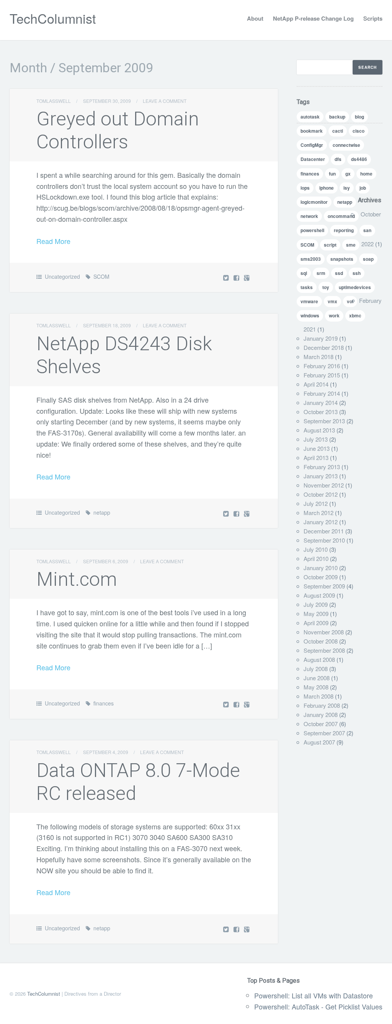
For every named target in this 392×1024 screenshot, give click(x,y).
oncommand (341, 216)
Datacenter (313, 159)
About (255, 18)
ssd (339, 273)
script (330, 244)
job (362, 187)
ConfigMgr (312, 144)
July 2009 (316, 604)
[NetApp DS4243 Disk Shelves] (237, 513)
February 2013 (322, 467)
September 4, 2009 (105, 752)
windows (310, 315)
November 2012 (324, 485)
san (367, 230)
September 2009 (324, 586)
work (334, 315)
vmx (332, 301)
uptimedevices (355, 287)
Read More (53, 241)
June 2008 (317, 678)
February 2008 (322, 705)
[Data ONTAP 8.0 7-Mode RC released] (237, 929)
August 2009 (319, 595)
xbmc (355, 315)
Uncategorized (62, 276)
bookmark (312, 130)
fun (332, 173)
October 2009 (321, 577)
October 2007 (321, 724)
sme (351, 244)
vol (350, 301)
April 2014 (316, 384)
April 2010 (316, 558)
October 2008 (321, 641)
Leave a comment (164, 101)
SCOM (101, 276)
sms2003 (311, 258)
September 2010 (324, 540)
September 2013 (324, 421)
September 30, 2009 (107, 101)
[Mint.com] (237, 704)
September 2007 (324, 733)
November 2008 (324, 632)
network (309, 216)
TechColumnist (53, 18)
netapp (101, 512)
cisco (358, 130)
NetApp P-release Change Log (313, 18)
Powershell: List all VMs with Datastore (313, 995)
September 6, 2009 (105, 561)
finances (103, 703)
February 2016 (322, 366)
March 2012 (318, 513)
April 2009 (316, 623)
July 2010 (316, 549)
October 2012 (321, 494)
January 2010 (321, 568)
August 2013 (319, 430)
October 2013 (321, 412)
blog (359, 116)
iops (305, 187)
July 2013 (316, 439)
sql (304, 273)
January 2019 (321, 338)
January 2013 (321, 476)
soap (368, 258)
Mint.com (76, 579)
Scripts (372, 18)
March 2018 (318, 357)
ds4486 (359, 159)
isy (346, 187)
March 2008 (318, 696)
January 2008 (321, 714)
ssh (357, 273)
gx (348, 173)
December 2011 (324, 531)
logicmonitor (314, 201)
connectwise (346, 144)
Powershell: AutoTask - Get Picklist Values (318, 1006)
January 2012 (321, 522)
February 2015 (322, 375)
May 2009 (316, 614)
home (366, 173)
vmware (309, 301)
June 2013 (317, 448)
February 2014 (322, 393)
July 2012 (316, 503)
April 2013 (316, 457)
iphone (326, 187)
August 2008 (319, 659)
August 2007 (319, 742)
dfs (338, 159)
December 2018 (324, 347)
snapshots (341, 258)
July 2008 (316, 669)
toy (325, 287)
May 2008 (316, 687)
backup (337, 116)
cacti (337, 130)
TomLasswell (53, 101)
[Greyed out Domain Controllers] (237, 277)
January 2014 (321, 402)
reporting (344, 230)
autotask (310, 116)
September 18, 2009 (107, 325)
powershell (312, 230)
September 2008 (324, 650)
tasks (307, 287)
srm (321, 273)
